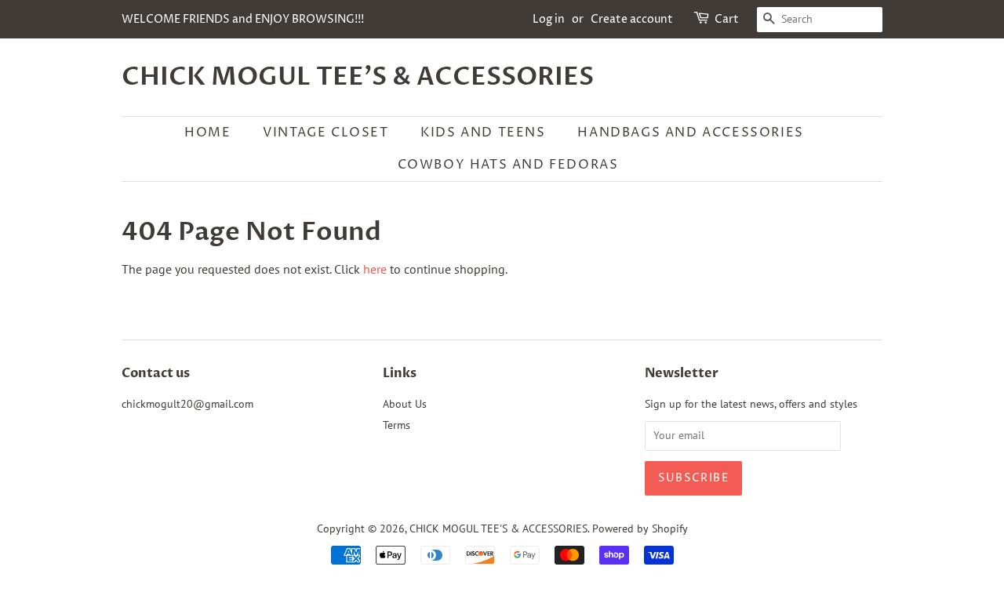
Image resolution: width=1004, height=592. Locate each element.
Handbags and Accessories (690, 132)
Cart (727, 19)
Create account (632, 19)
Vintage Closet (325, 132)
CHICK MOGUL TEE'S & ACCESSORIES (358, 77)
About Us (405, 404)
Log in (549, 19)
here (375, 269)
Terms (396, 425)
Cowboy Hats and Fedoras (508, 164)
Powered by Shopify (640, 528)
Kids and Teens (482, 132)
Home (207, 132)
